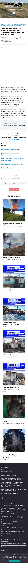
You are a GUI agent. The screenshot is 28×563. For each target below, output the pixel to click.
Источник (14, 175)
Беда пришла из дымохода (11, 387)
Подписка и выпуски (6, 471)
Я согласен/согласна (14, 561)
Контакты (3, 469)
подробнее (7, 556)
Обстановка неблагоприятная (12, 257)
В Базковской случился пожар (12, 355)
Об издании (4, 467)
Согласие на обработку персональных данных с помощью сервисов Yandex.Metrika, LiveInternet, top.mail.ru (13, 545)
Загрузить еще (14, 189)
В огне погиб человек (9, 290)
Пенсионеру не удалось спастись (13, 454)
